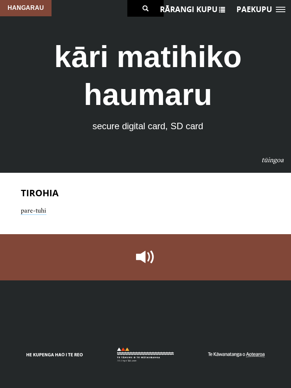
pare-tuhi (33, 210)
